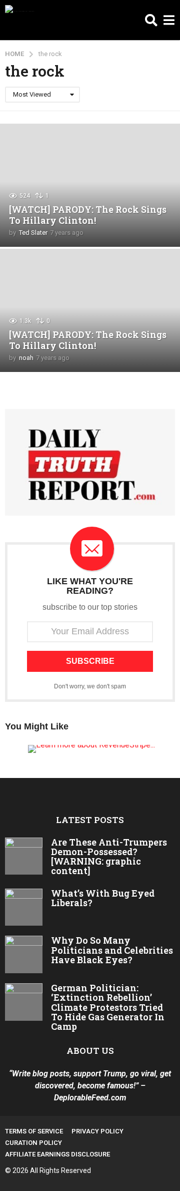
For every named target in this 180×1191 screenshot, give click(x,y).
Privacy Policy (98, 1131)
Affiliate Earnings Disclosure (57, 1154)
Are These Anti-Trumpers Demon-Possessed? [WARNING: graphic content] (109, 856)
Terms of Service (34, 1131)
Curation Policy (33, 1142)
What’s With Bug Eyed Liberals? (102, 898)
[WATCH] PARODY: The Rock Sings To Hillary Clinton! (87, 214)
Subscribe (90, 661)
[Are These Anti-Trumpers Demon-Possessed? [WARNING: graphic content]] (23, 856)
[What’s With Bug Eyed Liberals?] (23, 907)
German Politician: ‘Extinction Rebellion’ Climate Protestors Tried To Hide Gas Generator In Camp (107, 1007)
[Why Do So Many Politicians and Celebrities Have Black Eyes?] (23, 954)
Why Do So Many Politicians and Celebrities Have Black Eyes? (112, 950)
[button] (151, 20)
